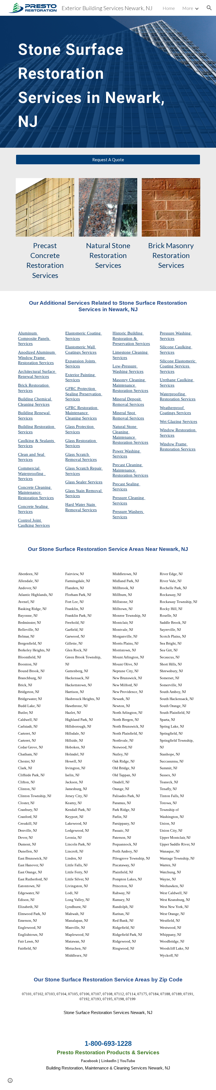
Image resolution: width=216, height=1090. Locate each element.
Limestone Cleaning (130, 352)
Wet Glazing (171, 421)
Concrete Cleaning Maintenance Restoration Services (36, 492)
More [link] (187, 8)
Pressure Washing (176, 333)
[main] (92, 82)
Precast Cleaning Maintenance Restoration (127, 470)
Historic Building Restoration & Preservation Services (131, 338)
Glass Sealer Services (83, 482)
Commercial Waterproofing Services (32, 473)
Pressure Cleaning (128, 497)
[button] (209, 8)
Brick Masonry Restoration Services (171, 255)
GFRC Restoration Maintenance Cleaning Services (81, 412)
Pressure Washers (128, 511)
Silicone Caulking (176, 347)
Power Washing (126, 451)
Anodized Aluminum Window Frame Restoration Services (37, 357)
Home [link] (169, 8)
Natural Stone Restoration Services (109, 255)
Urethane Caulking (177, 380)
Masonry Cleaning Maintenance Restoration (129, 385)
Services (119, 357)
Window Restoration (178, 430)
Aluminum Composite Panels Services (34, 338)
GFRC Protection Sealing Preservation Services (83, 393)
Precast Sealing (126, 484)
